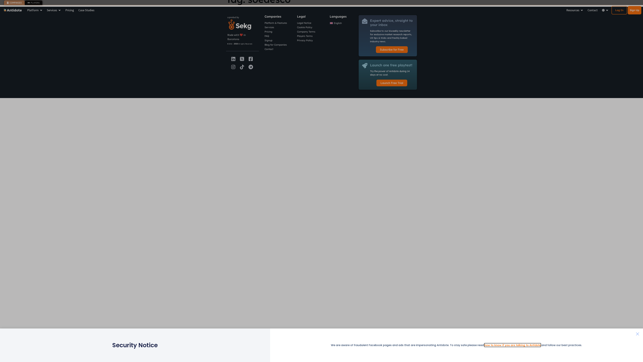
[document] (321, 181)
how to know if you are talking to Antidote (512, 345)
